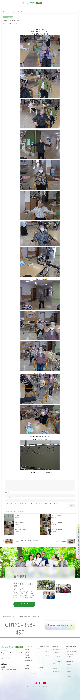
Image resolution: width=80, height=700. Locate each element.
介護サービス (55, 646)
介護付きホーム (56, 649)
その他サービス (70, 661)
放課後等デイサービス (72, 651)
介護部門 (3, 667)
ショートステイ (56, 666)
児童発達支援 (70, 654)
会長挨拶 (41, 660)
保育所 (68, 674)
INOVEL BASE (28, 671)
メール (7, 498)
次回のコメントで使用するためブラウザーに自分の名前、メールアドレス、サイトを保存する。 (33, 503)
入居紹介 (69, 676)
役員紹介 (41, 673)
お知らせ (27, 652)
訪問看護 (69, 664)
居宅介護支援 (56, 671)
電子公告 (27, 668)
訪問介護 (55, 668)
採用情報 (27, 655)
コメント (8, 479)
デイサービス (56, 659)
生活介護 (69, 656)
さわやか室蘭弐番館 (8, 17)
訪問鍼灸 (69, 671)
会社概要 (40, 667)
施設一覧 (27, 649)
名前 (7, 492)
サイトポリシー (29, 665)
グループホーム (56, 656)
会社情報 (41, 670)
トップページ (28, 646)
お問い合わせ (28, 658)
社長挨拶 (41, 662)
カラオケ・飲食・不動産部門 (8, 670)
